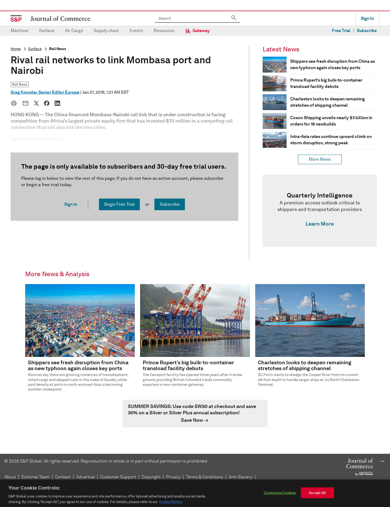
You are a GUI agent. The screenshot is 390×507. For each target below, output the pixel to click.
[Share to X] (36, 103)
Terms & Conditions (204, 476)
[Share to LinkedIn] (58, 103)
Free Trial (341, 30)
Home (16, 49)
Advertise (85, 476)
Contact (63, 476)
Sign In (367, 18)
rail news (57, 49)
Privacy (173, 476)
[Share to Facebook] (46, 103)
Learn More (320, 224)
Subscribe (367, 30)
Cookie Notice (170, 502)
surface (35, 49)
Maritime (19, 30)
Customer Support (118, 476)
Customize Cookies (280, 493)
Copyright (151, 476)
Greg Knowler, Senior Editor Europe (45, 92)
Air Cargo (74, 30)
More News (320, 159)
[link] (320, 211)
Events (136, 30)
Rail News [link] (19, 84)
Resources (164, 30)
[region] (195, 493)
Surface (46, 30)
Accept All (317, 493)
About (10, 476)
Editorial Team (35, 476)
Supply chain (106, 30)
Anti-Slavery (240, 476)
